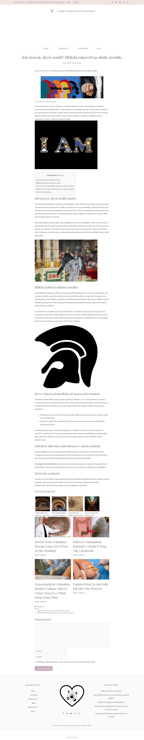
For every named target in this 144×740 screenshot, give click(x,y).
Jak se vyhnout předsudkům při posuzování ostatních (55, 186)
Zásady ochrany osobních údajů (80, 725)
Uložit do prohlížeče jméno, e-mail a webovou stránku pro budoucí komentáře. (66, 662)
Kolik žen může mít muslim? (111, 691)
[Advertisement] (72, 30)
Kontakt (76, 2)
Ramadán (33, 695)
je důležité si (47, 229)
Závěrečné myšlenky (43, 192)
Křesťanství (63, 48)
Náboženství (83, 48)
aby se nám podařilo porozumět (92, 399)
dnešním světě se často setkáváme (49, 106)
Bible (34, 703)
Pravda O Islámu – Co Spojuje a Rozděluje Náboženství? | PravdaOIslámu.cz (39, 2)
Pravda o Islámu (76, 63)
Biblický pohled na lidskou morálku (48, 183)
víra (38, 608)
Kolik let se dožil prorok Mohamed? (111, 702)
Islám (45, 48)
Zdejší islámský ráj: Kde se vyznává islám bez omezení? (53, 610)
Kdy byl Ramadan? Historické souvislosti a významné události (55, 613)
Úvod (37, 71)
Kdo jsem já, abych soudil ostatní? (48, 180)
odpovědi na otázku (42, 119)
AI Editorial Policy (72, 737)
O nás (98, 48)
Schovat (60, 175)
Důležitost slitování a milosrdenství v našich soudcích (55, 189)
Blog (68, 2)
